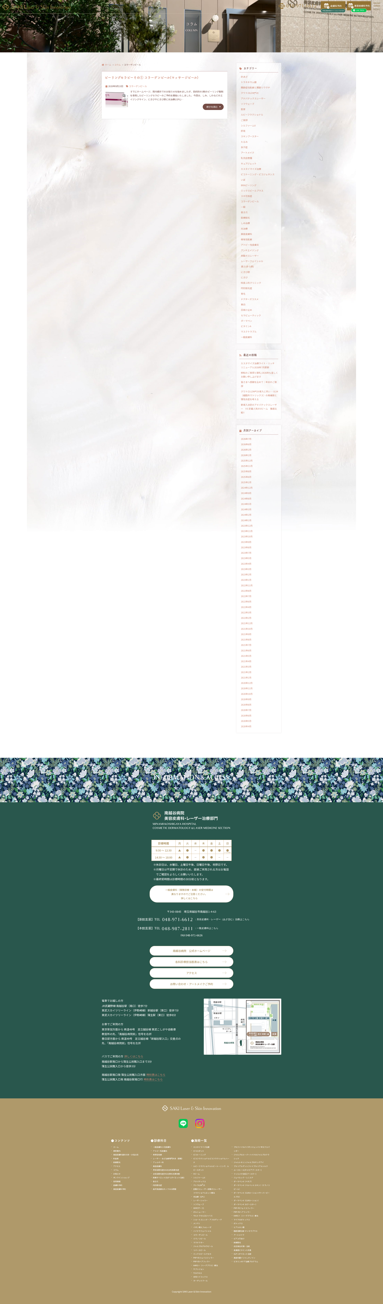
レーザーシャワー (200, 1200)
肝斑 (243, 130)
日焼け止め (246, 309)
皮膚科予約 (117, 1185)
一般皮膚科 (246, 337)
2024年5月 (246, 503)
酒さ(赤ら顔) (247, 266)
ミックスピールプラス (252, 190)
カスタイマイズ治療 (251, 168)
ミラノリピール (199, 1238)
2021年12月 (247, 623)
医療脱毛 (245, 217)
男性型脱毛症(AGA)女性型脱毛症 (166, 1170)
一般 (243, 206)
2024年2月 (246, 514)
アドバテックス (199, 1181)
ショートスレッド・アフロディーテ (207, 1219)
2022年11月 (247, 585)
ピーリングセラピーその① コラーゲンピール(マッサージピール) (151, 77)
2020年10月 (247, 693)
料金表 (116, 1158)
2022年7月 (246, 596)
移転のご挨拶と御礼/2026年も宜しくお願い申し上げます (259, 374)
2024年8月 (246, 498)
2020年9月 (246, 699)
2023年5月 (246, 558)
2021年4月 (246, 661)
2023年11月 (247, 531)
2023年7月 (246, 552)
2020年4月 (246, 726)
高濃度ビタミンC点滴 (242, 1250)
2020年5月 (246, 720)
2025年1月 (246, 482)
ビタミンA (246, 326)
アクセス (191, 973)
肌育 (243, 109)
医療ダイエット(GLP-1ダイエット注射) (168, 1177)
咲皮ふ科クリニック (251, 282)
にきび (244, 277)
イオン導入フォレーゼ (202, 1227)
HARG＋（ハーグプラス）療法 (205, 1265)
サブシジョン (198, 1269)
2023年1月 (246, 579)
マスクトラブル (249, 331)
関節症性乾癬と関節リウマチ (255, 87)
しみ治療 (245, 223)
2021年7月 (246, 644)
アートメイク (247, 152)
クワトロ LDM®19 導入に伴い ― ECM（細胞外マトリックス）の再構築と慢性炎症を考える (259, 395)
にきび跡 (245, 272)
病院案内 (116, 1151)
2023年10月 (247, 536)
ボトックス (238, 1223)
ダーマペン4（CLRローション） (247, 1200)
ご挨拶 (244, 120)
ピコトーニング (199, 1154)
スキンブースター (250, 136)
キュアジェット (248, 163)
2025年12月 (247, 460)
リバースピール (199, 1250)
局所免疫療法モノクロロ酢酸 (164, 1189)
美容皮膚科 (246, 234)
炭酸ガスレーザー (250, 255)
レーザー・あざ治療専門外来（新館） (168, 1158)
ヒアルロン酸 (239, 1227)
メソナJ (196, 1223)
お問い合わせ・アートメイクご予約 (191, 984)
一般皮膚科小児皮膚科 (162, 1147)
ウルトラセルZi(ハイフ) (202, 1215)
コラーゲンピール (138, 86)
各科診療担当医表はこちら (191, 962)
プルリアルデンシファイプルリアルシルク (251, 1166)
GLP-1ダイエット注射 (242, 1254)
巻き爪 (244, 212)
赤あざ (244, 76)
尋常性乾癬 (246, 239)
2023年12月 (247, 525)
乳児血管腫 (246, 158)
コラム (117, 64)
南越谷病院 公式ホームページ (191, 951)
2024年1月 (246, 520)
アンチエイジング (250, 250)
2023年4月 (246, 563)
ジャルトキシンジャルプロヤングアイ (249, 1162)
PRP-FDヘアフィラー (201, 1261)
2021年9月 (246, 634)
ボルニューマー (199, 1212)
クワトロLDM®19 (249, 92)
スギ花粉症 (246, 196)
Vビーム (196, 1173)
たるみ (244, 141)
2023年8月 (246, 547)
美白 (243, 304)
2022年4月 (246, 607)
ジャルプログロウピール (203, 1246)
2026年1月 (246, 455)
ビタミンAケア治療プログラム (246, 1261)
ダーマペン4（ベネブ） (243, 1181)
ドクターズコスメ (250, 299)
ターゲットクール (200, 1280)
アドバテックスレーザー (253, 98)
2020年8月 (246, 704)
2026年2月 (246, 449)
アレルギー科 (158, 1162)
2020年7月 (246, 710)
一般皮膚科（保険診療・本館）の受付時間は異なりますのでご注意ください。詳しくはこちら (189, 894)
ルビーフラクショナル (252, 114)
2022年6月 (246, 601)
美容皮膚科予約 (119, 1189)
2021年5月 (246, 655)
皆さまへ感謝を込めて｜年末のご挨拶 (259, 383)
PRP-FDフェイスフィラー (203, 1257)
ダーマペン (246, 320)
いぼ (243, 179)
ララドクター (198, 1242)
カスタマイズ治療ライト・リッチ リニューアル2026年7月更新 (259, 365)
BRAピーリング (248, 185)
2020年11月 (247, 688)
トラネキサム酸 (249, 82)
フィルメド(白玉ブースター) (245, 1173)
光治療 (244, 228)
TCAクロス (197, 1273)
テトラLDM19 (199, 1185)
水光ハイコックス (200, 1276)
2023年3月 (246, 569)
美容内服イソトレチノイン (244, 1257)
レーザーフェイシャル (252, 261)
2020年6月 (246, 715)
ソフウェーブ (247, 103)
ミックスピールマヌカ (202, 1254)
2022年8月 (246, 590)
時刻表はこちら (155, 1075)
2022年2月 (246, 617)
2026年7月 (246, 438)
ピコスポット (198, 1151)
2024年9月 (246, 493)
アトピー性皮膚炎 (250, 244)
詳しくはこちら (133, 1056)
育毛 (243, 293)
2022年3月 (246, 612)
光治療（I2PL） (199, 1196)
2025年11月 (247, 465)
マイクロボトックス (242, 1219)
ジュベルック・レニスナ (243, 1177)
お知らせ (116, 1173)
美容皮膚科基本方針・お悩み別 (125, 1154)
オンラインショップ (121, 1177)
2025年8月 (246, 471)
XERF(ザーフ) (198, 1208)
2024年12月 (247, 487)
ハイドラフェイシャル (202, 1231)
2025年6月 (246, 476)
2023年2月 (246, 574)
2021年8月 (246, 639)
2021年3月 (246, 666)
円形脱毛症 (246, 288)
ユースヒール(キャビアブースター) (248, 1170)
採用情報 (116, 1181)
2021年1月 (246, 677)
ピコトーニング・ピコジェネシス (258, 174)
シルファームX (248, 125)
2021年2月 (246, 672)
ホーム (108, 64)
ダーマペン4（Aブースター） (245, 1204)
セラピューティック (251, 315)
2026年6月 (246, 444)
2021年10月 (247, 628)
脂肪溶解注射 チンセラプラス (245, 1231)
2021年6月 (246, 650)
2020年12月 (247, 682)
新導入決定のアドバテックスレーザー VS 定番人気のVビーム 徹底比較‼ (259, 408)
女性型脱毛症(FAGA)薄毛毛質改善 (166, 1173)
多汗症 (244, 147)
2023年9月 (246, 542)
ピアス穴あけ (239, 1238)
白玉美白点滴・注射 (242, 1246)
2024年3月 (246, 509)
